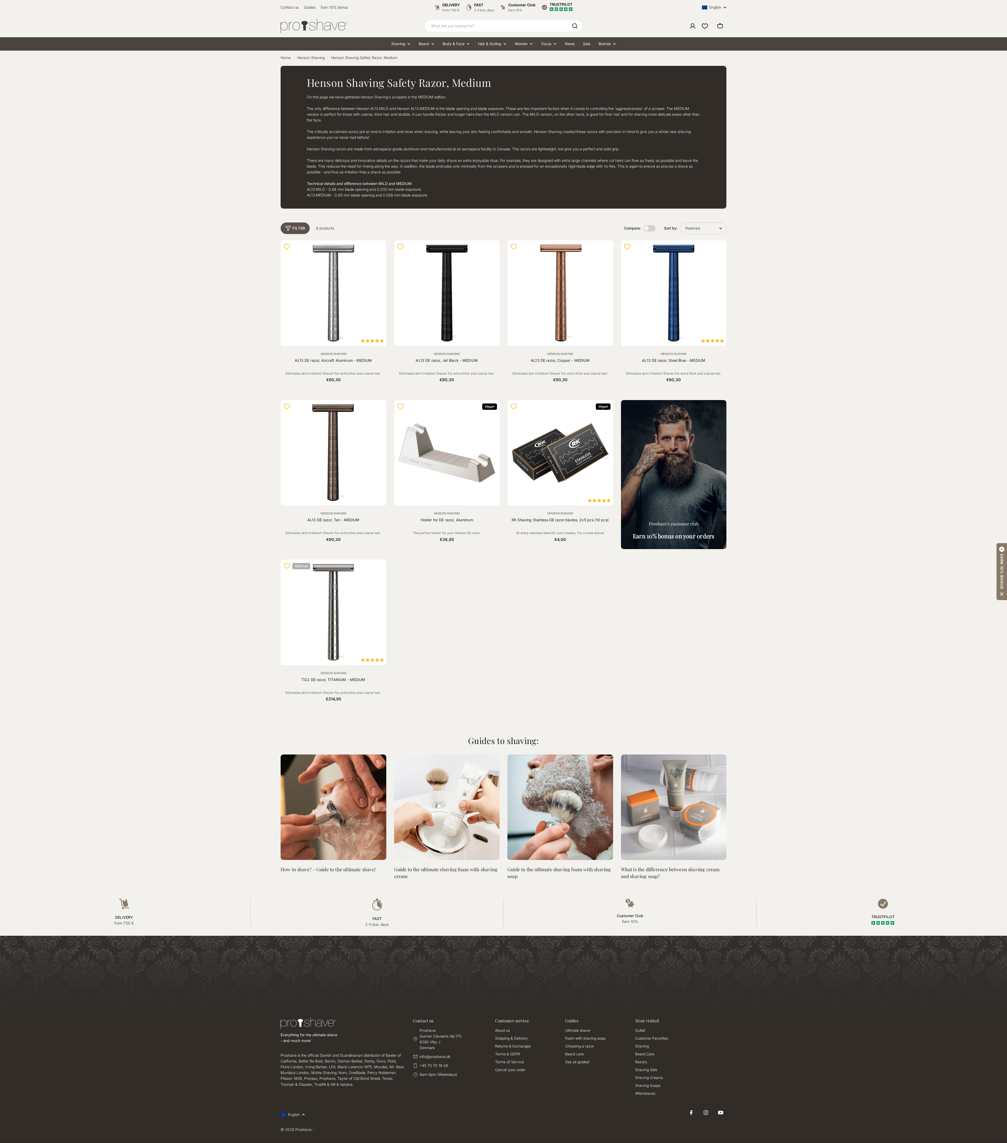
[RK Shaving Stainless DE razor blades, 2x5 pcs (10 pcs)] (560, 453)
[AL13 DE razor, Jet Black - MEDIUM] (447, 293)
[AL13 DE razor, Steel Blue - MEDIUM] (674, 293)
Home (286, 57)
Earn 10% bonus (334, 7)
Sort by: (671, 228)
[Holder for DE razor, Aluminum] (447, 453)
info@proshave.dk (435, 1056)
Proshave (303, 1129)
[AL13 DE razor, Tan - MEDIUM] (333, 453)
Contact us (290, 7)
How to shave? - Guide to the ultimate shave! (328, 869)
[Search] (575, 26)
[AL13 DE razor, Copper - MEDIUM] (560, 293)
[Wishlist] (705, 26)
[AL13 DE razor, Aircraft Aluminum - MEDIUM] (333, 293)
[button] (1002, 571)
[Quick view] (379, 251)
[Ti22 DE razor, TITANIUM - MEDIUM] (333, 612)
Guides (309, 7)
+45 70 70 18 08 (434, 1065)
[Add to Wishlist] (287, 246)
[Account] (692, 26)
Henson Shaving (311, 57)
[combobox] (503, 26)
